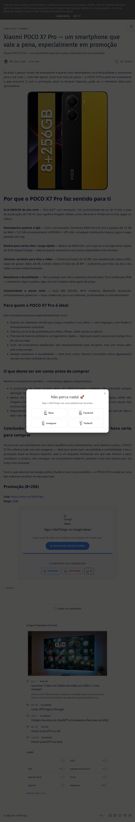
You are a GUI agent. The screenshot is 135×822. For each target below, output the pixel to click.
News (51, 413)
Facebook (88, 413)
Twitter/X (88, 423)
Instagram (51, 423)
